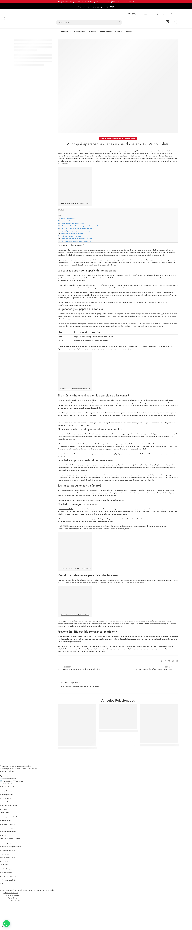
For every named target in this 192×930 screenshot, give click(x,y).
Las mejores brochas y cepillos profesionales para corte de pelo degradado (130, 731)
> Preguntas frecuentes (7, 791)
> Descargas (4, 861)
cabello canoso (111, 349)
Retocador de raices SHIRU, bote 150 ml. (75, 615)
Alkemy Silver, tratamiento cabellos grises (75, 203)
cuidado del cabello (66, 509)
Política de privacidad (11, 893)
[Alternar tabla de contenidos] (59, 215)
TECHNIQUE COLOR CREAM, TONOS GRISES (75, 568)
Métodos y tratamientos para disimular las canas (76, 239)
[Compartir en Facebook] (165, 661)
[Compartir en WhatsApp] (173, 661)
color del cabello (151, 250)
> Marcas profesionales (8, 831)
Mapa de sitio (15, 900)
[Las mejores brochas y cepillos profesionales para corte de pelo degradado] (118, 716)
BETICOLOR (64, 526)
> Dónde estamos (6, 872)
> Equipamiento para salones (10, 828)
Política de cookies (12, 895)
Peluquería (65, 31)
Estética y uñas (79, 31)
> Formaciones (5, 854)
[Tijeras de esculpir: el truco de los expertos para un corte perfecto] (159, 723)
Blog (102, 138)
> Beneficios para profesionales (10, 846)
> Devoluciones (5, 798)
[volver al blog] (118, 668)
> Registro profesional (7, 843)
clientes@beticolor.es (147, 14)
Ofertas (128, 31)
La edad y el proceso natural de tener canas (76, 231)
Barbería (92, 31)
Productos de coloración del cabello (120, 138)
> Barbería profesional (7, 824)
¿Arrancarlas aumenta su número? (72, 233)
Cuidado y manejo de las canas (72, 236)
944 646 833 (131, 14)
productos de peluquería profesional (98, 526)
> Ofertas (3, 835)
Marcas (118, 31)
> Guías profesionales (7, 857)
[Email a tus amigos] (177, 661)
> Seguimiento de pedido (8, 805)
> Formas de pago (6, 802)
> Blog (2, 883)
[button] (6, 923)
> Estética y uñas (5, 820)
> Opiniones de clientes (8, 880)
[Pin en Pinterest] (169, 661)
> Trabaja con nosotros (8, 876)
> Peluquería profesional (8, 817)
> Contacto (3, 809)
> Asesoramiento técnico (8, 850)
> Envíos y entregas (6, 794)
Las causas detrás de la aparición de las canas (76, 221)
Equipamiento (105, 31)
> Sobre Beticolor (6, 869)
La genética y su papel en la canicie (73, 223)
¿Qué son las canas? (68, 218)
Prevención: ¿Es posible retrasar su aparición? (77, 241)
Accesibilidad (12, 898)
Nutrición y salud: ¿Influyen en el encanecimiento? (78, 228)
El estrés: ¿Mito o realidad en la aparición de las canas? (80, 226)
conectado (76, 686)
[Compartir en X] (161, 661)
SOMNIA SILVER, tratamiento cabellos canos (75, 388)
